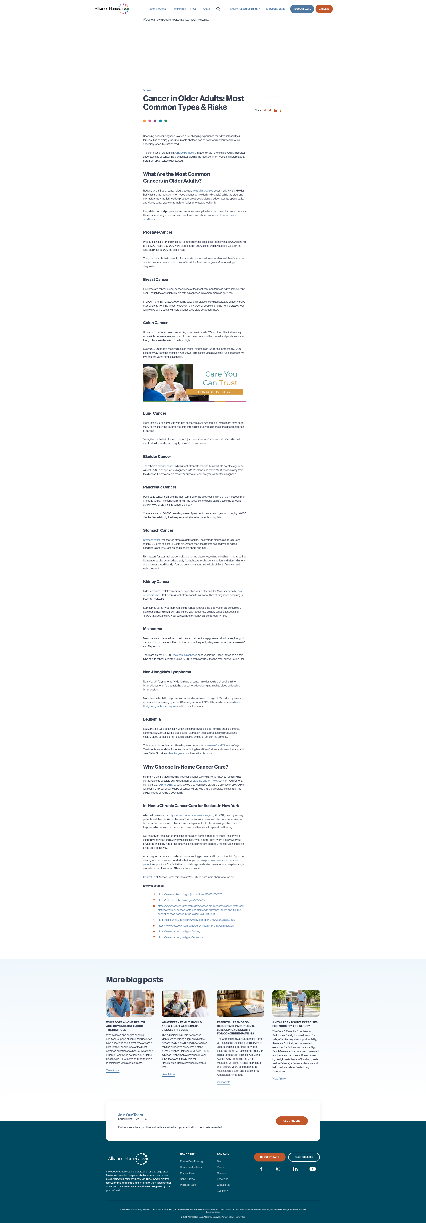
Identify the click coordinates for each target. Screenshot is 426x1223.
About (206, 8)
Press (220, 1167)
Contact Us (223, 1184)
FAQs (193, 8)
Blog (219, 1161)
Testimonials (179, 8)
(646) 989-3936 (304, 1157)
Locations (222, 1179)
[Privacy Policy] (227, 1217)
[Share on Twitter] (270, 110)
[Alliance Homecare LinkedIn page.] (295, 1169)
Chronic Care (187, 1173)
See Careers (292, 1120)
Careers (324, 9)
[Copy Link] (281, 110)
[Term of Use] (239, 1217)
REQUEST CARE (269, 1157)
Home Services (157, 8)
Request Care (302, 9)
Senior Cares (187, 1179)
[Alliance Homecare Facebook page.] (261, 1169)
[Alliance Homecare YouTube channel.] (312, 1169)
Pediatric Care (188, 1184)
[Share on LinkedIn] (276, 110)
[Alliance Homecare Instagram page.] (278, 1169)
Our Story (222, 1190)
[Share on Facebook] (265, 110)
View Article (112, 1070)
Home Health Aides (191, 1167)
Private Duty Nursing (191, 1161)
